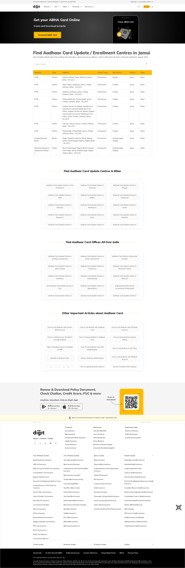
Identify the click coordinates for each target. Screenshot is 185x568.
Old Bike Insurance (70, 513)
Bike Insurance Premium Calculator (75, 505)
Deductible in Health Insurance (134, 460)
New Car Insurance (39, 509)
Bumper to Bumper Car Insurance (44, 521)
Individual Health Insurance (133, 464)
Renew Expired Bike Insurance (74, 500)
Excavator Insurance (100, 492)
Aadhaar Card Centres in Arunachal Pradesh (124, 257)
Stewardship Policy (108, 553)
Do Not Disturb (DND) (54, 553)
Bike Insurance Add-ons (72, 526)
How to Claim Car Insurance (42, 492)
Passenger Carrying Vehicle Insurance (106, 496)
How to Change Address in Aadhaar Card (92, 338)
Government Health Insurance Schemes (137, 500)
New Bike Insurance (70, 509)
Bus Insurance (98, 479)
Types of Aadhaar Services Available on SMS (60, 348)
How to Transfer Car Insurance (43, 496)
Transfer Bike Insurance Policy (73, 479)
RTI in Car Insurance (39, 526)
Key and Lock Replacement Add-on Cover (47, 481)
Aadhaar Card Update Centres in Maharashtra (92, 287)
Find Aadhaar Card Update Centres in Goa (60, 287)
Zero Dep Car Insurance (41, 500)
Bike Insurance (70, 434)
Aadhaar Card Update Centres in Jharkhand (60, 277)
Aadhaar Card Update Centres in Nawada (60, 206)
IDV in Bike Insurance (71, 517)
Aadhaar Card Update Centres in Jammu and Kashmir (92, 257)
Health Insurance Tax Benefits (134, 517)
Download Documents (133, 438)
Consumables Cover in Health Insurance (137, 496)
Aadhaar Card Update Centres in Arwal (124, 206)
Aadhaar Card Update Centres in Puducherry (92, 267)
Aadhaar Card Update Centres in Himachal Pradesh (124, 267)
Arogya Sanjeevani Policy (132, 468)
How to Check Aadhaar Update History (125, 338)
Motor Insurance (99, 460)
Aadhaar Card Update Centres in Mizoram (124, 277)
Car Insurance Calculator (41, 505)
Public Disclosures (131, 434)
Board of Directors (131, 431)
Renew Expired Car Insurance (43, 517)
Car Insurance (70, 431)
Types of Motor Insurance (102, 464)
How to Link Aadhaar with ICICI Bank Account (125, 328)
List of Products (98, 434)
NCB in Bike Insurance (71, 521)
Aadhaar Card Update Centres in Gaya (60, 196)
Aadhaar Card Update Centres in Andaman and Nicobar (60, 257)
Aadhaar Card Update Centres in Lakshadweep (92, 277)
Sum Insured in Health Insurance (135, 477)
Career (50, 438)
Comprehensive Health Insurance (135, 526)
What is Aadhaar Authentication (92, 358)
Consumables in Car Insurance (43, 473)
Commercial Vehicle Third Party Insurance (107, 509)
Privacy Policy (133, 553)
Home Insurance (70, 448)
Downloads (37, 553)
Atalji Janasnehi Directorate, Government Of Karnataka (124, 287)
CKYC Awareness (99, 438)
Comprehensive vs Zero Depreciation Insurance (106, 470)
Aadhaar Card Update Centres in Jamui (92, 216)
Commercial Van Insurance (103, 484)
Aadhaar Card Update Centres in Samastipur (124, 196)
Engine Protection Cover (41, 477)
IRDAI (122, 553)
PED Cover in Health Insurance (134, 513)
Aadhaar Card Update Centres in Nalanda (124, 216)
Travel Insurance (70, 444)
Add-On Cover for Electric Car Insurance (46, 468)
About (35, 438)
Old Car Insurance (39, 513)
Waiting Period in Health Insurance (135, 521)
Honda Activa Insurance (71, 492)
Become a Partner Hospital (102, 444)
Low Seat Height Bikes (71, 484)
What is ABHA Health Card (133, 505)
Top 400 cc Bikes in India (72, 488)
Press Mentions (98, 441)
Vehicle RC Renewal (100, 475)
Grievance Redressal (39, 1)
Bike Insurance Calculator (72, 475)
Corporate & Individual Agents (104, 448)
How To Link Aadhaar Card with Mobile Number (92, 348)
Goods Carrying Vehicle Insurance (105, 500)
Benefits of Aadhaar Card (60, 358)
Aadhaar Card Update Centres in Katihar (92, 196)
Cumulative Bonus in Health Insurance (136, 488)
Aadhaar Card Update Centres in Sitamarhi (92, 186)
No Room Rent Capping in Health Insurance (138, 492)
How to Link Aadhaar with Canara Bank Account (60, 328)
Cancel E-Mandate (99, 431)
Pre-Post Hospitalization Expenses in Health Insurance (139, 482)
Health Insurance (71, 441)
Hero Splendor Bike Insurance (73, 460)
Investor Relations (53, 1)
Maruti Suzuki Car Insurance (42, 460)
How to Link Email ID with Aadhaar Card (92, 328)
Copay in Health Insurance (133, 473)
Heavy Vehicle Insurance (102, 505)
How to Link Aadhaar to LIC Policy (125, 348)
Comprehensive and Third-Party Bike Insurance (76, 470)
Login (147, 6)
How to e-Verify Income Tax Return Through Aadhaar (60, 338)
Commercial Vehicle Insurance (75, 438)
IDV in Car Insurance (40, 530)
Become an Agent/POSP (68, 1)
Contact (43, 438)
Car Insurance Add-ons (41, 538)
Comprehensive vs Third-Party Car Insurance (44, 487)
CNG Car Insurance (39, 464)
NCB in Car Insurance (40, 534)
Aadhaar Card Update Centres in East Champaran (59, 186)
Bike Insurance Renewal (72, 464)
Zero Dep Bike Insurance (72, 496)
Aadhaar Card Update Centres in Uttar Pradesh (60, 267)
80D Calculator (129, 509)
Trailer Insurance (99, 488)
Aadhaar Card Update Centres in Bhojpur (124, 186)
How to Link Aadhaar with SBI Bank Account (124, 358)
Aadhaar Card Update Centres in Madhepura (92, 206)
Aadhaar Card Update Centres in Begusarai (60, 216)
